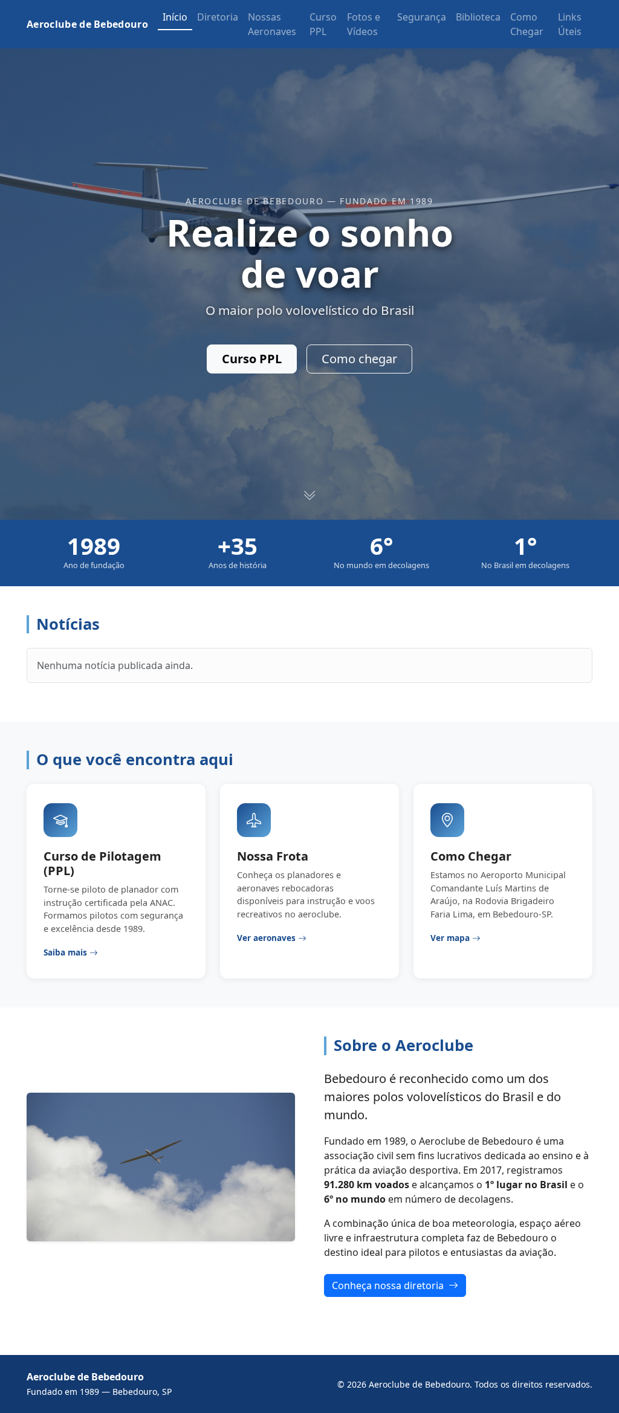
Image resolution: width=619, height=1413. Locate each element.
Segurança (421, 17)
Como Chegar (526, 24)
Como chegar (359, 359)
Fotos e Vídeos (363, 24)
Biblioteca (478, 17)
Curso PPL (323, 24)
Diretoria (217, 17)
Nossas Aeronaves (272, 24)
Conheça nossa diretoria (389, 1285)
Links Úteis (570, 24)
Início (175, 17)
